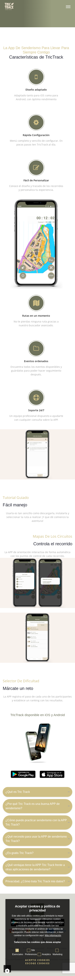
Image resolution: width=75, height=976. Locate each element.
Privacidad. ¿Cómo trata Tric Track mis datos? (35, 881)
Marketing (57, 954)
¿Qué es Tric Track (17, 791)
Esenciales (17, 954)
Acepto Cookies (37, 960)
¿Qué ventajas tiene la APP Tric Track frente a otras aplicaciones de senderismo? (35, 867)
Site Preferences (31, 952)
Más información (53, 935)
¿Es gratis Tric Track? (19, 853)
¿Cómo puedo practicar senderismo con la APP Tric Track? (36, 822)
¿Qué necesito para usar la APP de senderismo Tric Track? (36, 838)
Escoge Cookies (37, 963)
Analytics (46, 954)
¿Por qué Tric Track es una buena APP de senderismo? (32, 806)
